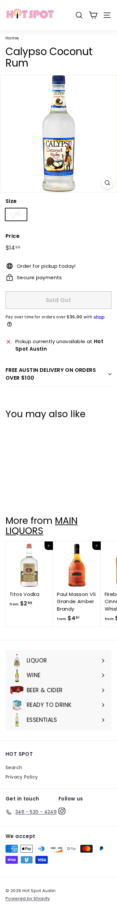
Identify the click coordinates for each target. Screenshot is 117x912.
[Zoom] (107, 183)
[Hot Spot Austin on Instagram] (61, 810)
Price (13, 236)
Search (14, 767)
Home (12, 38)
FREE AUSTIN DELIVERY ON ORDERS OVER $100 (51, 374)
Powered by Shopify (28, 898)
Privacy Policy (22, 777)
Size (11, 201)
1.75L (16, 214)
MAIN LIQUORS (42, 525)
